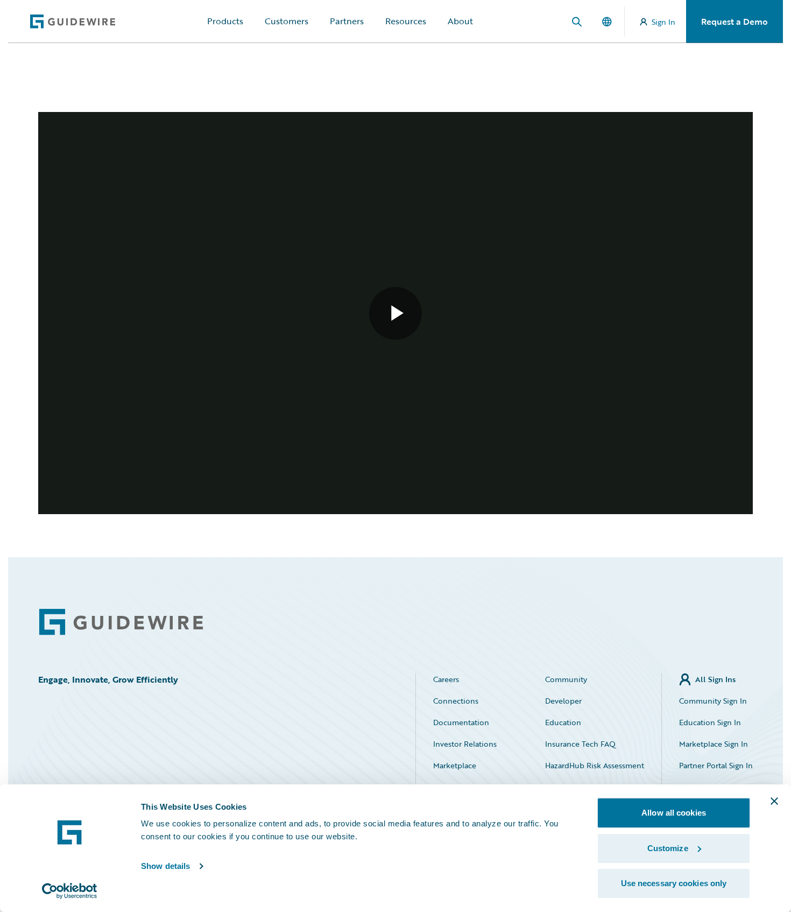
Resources (405, 21)
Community (566, 679)
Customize (667, 848)
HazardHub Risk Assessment (594, 765)
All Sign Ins (715, 679)
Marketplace (454, 765)
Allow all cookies (673, 812)
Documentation (461, 722)
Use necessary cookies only (674, 883)
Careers (446, 679)
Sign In (663, 21)
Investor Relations (465, 743)
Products (225, 21)
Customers (286, 21)
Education (563, 722)
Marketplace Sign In (713, 743)
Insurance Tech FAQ (580, 743)
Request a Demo (734, 21)
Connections (455, 700)
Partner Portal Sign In (716, 765)
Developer (563, 700)
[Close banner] (774, 801)
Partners (347, 21)
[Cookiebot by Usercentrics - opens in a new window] (70, 891)
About (460, 21)
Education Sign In (710, 722)
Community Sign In (713, 700)
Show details (165, 866)
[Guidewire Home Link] (121, 622)
